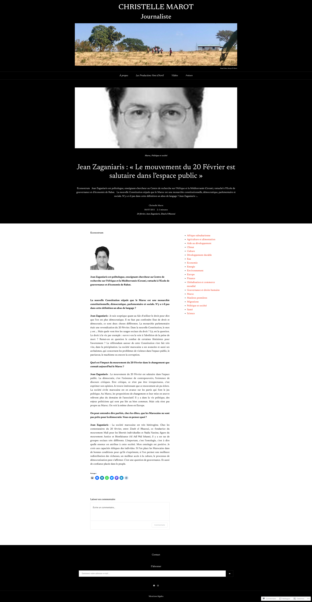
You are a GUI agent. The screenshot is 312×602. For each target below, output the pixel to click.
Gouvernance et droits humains (203, 290)
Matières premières (197, 298)
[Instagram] (158, 586)
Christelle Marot (156, 7)
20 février (141, 214)
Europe (191, 274)
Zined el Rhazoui (168, 214)
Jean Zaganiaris (153, 214)
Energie (191, 267)
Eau (189, 259)
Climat (190, 247)
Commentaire (159, 525)
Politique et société (159, 156)
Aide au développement (199, 243)
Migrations (193, 302)
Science (191, 313)
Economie (192, 263)
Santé (190, 309)
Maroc (148, 156)
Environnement (195, 270)
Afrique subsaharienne (198, 235)
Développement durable (199, 255)
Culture (191, 251)
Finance (191, 278)
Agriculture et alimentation (201, 239)
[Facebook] (154, 586)
